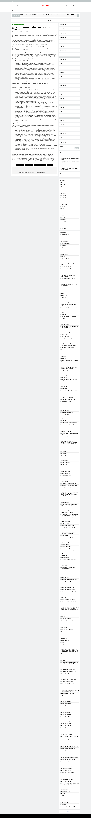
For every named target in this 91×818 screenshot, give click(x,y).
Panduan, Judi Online (64, 535)
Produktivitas (63, 597)
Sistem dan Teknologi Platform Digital (67, 622)
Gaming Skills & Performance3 (66, 338)
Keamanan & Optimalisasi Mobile (67, 397)
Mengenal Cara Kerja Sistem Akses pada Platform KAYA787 (62, 1)
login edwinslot (63, 451)
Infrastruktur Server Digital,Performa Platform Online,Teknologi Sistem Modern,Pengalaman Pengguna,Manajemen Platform (69, 380)
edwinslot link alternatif (65, 297)
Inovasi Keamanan (64, 386)
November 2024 (64, 226)
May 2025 (62, 213)
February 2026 (63, 193)
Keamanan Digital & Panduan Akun (67, 412)
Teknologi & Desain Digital (65, 710)
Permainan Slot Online (65, 577)
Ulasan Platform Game (65, 802)
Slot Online (36, 164)
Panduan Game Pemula (65, 502)
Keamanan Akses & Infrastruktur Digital (68, 399)
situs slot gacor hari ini (65, 647)
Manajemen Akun (64, 453)
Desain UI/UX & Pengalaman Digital (67, 270)
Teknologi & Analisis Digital (66, 701)
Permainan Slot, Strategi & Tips (66, 581)
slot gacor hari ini (64, 33)
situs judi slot (63, 633)
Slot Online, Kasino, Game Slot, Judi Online (68, 671)
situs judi (62, 631)
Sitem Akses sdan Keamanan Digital (67, 629)
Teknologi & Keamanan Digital (66, 718)
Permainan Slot (63, 575)
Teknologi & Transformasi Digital (67, 734)
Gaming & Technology (65, 336)
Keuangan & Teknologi (65, 436)
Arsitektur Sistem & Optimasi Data (67, 249)
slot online (63, 120)
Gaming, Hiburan (64, 340)
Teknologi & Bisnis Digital (65, 705)
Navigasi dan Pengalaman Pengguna (67, 469)
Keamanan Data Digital (65, 410)
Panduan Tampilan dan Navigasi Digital (68, 527)
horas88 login (63, 358)
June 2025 (63, 210)
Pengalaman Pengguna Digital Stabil (67, 550)
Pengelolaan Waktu (64, 553)
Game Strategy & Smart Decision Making (68, 329)
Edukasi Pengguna (64, 287)
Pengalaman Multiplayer (65, 542)
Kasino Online (63, 392)
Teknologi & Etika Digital (65, 712)
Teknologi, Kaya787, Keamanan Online (67, 772)
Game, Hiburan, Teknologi (65, 332)
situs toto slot (63, 50)
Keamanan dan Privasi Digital (66, 401)
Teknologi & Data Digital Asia (66, 707)
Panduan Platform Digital (65, 523)
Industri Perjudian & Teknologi (66, 370)
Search (61, 146)
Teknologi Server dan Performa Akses (67, 763)
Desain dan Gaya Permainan (66, 266)
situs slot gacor (64, 124)
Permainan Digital (64, 570)
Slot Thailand (49, 164)
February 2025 (63, 219)
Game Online (63, 318)
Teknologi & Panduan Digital (66, 723)
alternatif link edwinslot (65, 241)
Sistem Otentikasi (64, 627)
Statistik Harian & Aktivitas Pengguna (67, 683)
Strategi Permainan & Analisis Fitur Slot (68, 693)
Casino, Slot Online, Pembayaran (18, 24)
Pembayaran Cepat (28, 164)
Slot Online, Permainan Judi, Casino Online (68, 677)
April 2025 (63, 215)
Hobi (62, 351)
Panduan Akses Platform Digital (66, 487)
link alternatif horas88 (65, 449)
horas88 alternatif (64, 356)
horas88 (62, 354)
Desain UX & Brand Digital (65, 273)
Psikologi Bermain (64, 605)
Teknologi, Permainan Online (66, 781)
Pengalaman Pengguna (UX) (66, 546)
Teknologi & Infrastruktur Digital (66, 714)
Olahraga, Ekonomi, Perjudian (66, 475)
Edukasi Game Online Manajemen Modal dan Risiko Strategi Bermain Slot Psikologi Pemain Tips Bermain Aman (69, 284)
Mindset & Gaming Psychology (66, 466)
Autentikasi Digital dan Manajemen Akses (68, 252)
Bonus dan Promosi (64, 254)
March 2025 (63, 217)
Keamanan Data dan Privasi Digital (67, 408)
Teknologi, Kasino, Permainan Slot (67, 770)
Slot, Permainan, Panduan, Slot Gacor (67, 681)
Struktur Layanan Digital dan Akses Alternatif (69, 695)
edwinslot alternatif (64, 295)
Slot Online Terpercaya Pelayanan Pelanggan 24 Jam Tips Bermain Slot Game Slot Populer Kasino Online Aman (69, 663)
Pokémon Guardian (64, 595)
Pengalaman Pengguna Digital (66, 548)
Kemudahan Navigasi (64, 429)
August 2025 (63, 206)
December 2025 (63, 197)
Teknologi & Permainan (65, 732)
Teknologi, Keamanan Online (66, 774)
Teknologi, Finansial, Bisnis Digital (67, 766)
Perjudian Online (64, 565)
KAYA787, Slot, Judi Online (65, 395)
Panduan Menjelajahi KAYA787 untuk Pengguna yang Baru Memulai (68, 14)
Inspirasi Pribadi (64, 388)
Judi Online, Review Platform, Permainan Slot (69, 390)
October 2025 (63, 202)
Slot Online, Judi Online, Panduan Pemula (68, 669)
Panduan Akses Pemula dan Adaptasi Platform (69, 485)
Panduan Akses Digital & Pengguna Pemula (68, 483)
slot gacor (63, 46)
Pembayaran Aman (20, 164)
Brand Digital (63, 256)
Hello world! (74, 175)
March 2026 (63, 191)
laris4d (62, 94)
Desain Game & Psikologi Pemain (67, 268)
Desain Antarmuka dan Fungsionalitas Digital (69, 260)
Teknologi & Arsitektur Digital (66, 703)
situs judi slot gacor (64, 636)
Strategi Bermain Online (65, 688)
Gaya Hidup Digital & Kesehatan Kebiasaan (68, 345)
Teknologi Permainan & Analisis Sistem (68, 759)
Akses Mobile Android (65, 236)
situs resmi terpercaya (65, 640)
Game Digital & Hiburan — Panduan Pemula (68, 316)
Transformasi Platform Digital (66, 791)
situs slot (62, 72)
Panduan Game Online (65, 500)
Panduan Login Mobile (65, 507)
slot (61, 76)
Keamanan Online (64, 420)
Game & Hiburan (64, 314)
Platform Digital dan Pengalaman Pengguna (68, 589)
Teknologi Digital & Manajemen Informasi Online (69, 746)
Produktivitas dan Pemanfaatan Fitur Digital (68, 599)
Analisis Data (63, 245)
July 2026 (62, 182)
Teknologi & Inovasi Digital (65, 716)
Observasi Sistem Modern (65, 473)
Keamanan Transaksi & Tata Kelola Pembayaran (69, 424)
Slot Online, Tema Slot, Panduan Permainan (68, 679)
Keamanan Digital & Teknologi (66, 414)
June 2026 (63, 184)
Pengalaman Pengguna (65, 544)
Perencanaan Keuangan (65, 557)
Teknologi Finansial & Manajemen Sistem (68, 748)
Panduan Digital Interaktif (65, 497)
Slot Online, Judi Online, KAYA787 (67, 667)
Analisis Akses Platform (65, 243)
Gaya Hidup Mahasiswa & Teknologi (67, 347)
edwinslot (62, 293)
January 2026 (63, 195)
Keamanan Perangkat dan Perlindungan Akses (69, 422)
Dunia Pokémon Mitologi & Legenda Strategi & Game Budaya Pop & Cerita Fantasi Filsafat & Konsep (69, 280)
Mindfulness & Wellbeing (65, 464)
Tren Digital (63, 793)
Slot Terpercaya (43, 164)
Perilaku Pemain (64, 563)
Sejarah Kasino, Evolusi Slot (66, 618)
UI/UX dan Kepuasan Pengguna (66, 800)
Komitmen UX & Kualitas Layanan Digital (68, 439)
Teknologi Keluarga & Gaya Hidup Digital (68, 755)
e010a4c (15, 31)
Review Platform (64, 616)
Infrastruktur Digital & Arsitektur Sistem (68, 375)
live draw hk (63, 89)
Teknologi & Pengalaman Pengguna (67, 727)
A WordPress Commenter (65, 175)
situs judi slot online (64, 638)
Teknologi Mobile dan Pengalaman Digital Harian (69, 757)
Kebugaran (63, 426)
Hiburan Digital (63, 349)
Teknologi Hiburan (64, 750)
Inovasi (62, 384)
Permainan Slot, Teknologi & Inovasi (67, 587)
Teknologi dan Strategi (65, 744)
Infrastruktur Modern (64, 377)
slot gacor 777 (63, 107)
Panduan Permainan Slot (65, 521)
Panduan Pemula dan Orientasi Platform (68, 512)
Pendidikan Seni (64, 539)
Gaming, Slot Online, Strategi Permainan (68, 343)
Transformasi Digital (64, 789)
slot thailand (63, 98)
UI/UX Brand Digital (64, 797)
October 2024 (63, 228)
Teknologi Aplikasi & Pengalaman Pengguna (68, 739)
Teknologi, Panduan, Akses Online (67, 779)
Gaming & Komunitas (64, 334)
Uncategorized (63, 804)
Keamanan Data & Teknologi (66, 406)
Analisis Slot (63, 247)
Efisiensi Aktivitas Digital (65, 302)
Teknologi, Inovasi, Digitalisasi (66, 768)
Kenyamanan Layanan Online (66, 431)
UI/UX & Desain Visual (65, 795)
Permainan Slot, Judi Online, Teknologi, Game (69, 579)
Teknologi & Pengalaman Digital (66, 725)
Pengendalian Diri (64, 555)
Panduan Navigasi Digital (65, 510)
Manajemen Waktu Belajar (65, 462)
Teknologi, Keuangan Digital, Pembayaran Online (69, 777)
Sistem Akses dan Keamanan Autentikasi (68, 620)
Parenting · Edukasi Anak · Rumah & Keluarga (69, 537)
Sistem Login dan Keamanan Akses (67, 625)
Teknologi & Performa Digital (66, 729)
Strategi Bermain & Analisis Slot (66, 685)
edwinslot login (63, 299)
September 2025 (64, 204)
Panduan (62, 477)
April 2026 (63, 188)
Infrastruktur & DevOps (65, 372)
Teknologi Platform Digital (65, 761)
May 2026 (62, 186)
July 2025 (62, 208)
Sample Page (44, 10)
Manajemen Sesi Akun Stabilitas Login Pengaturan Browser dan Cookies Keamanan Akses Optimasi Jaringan (70, 457)
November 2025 (64, 199)
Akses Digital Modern (65, 234)
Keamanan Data (64, 403)
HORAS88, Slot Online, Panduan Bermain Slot (69, 364)
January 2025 (63, 221)
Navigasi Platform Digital (65, 471)
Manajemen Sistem (64, 460)
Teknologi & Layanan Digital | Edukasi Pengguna (69, 721)
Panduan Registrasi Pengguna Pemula (67, 525)
